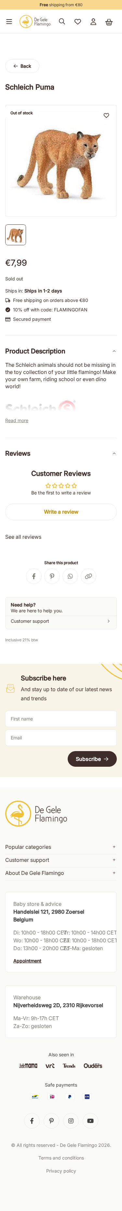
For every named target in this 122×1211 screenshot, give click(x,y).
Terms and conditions (61, 1158)
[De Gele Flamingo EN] (35, 21)
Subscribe (88, 759)
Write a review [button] (61, 511)
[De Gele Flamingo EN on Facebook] (32, 1121)
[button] (7, 21)
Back (25, 66)
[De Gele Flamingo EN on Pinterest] (51, 1121)
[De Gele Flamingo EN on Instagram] (71, 1121)
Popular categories (28, 847)
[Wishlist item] (106, 115)
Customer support (27, 860)
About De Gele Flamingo (34, 873)
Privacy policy (61, 1171)
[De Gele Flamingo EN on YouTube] (90, 1121)
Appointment (27, 960)
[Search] (62, 21)
